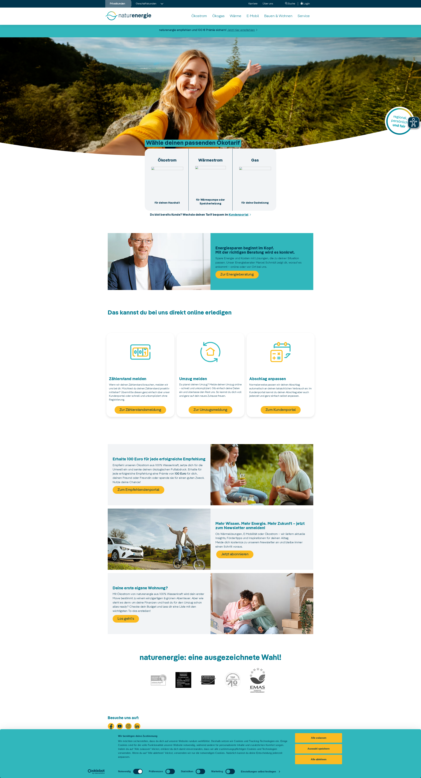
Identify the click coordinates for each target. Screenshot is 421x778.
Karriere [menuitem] (252, 3)
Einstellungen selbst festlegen (258, 771)
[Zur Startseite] (128, 16)
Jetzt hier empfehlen (241, 30)
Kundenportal (238, 214)
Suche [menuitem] (291, 3)
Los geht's (126, 619)
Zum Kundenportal (281, 410)
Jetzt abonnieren (235, 554)
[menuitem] (199, 16)
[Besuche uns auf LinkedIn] (137, 726)
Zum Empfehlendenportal (138, 490)
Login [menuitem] (306, 3)
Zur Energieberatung (237, 274)
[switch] (170, 771)
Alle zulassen (318, 737)
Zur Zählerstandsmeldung (140, 410)
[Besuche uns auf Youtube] (119, 726)
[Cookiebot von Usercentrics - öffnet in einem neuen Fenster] (96, 771)
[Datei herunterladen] (159, 680)
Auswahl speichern (319, 748)
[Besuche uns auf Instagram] (128, 726)
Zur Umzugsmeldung (210, 410)
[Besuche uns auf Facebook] (111, 726)
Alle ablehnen (318, 759)
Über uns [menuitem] (268, 3)
